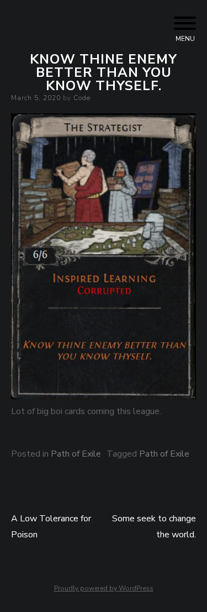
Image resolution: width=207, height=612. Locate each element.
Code (82, 97)
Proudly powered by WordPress (103, 588)
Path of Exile (76, 454)
